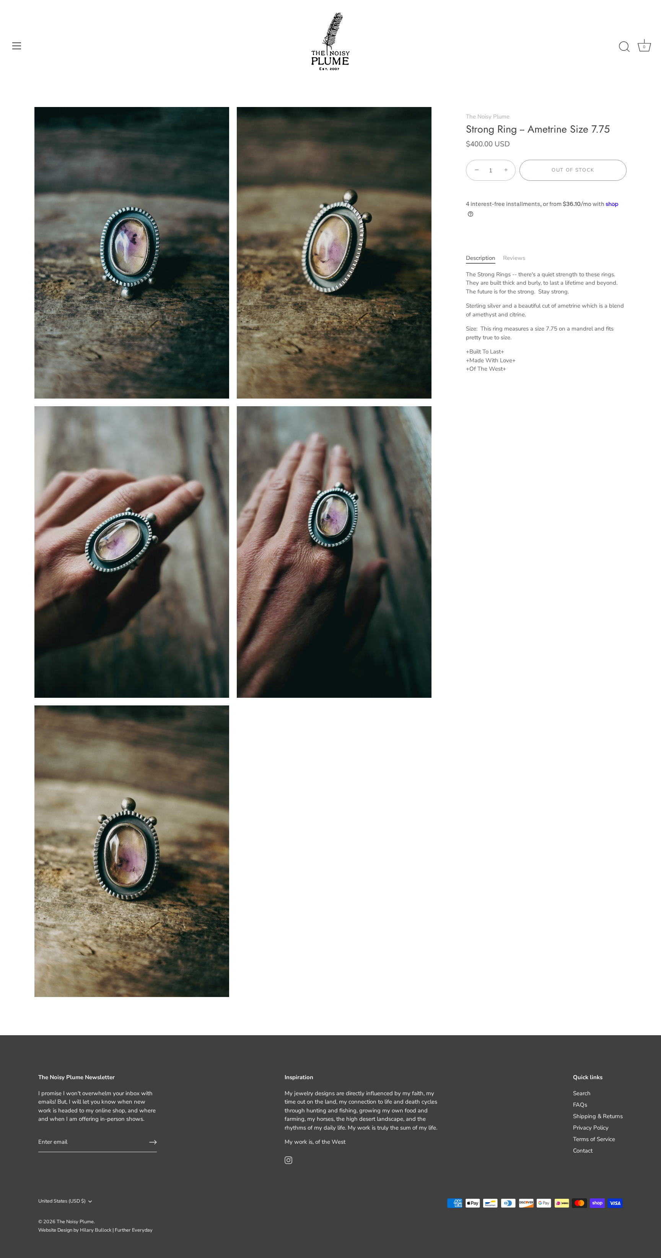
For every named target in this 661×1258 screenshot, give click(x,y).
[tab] (484, 258)
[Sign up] (153, 1142)
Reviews (514, 258)
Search (582, 1093)
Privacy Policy (591, 1128)
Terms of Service (594, 1139)
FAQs (580, 1105)
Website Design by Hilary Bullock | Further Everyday (95, 1230)
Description (480, 258)
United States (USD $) (62, 1201)
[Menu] (16, 45)
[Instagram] (288, 1160)
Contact (583, 1150)
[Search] (624, 47)
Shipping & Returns (598, 1116)
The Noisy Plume (488, 116)
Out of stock (573, 170)
